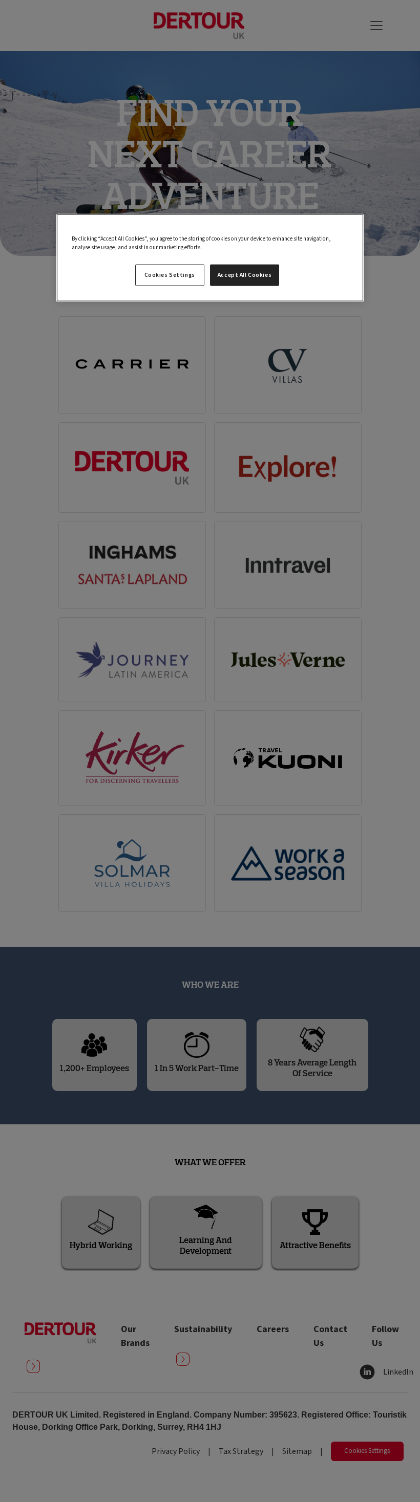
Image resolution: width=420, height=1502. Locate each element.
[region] (210, 258)
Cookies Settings (169, 275)
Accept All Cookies (244, 275)
